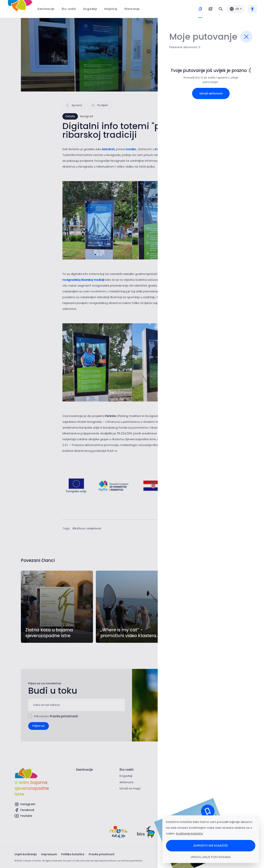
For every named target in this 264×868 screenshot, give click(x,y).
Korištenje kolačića (189, 833)
